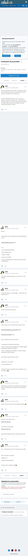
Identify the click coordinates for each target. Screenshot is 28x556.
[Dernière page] (26, 80)
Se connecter (6, 55)
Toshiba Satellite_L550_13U (7, 242)
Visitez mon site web (5, 421)
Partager (7, 501)
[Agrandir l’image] (8, 370)
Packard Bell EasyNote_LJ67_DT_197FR (9, 329)
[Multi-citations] (2, 110)
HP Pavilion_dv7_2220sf (6, 334)
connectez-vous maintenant (7, 484)
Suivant (22, 80)
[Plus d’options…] (25, 87)
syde (4, 68)
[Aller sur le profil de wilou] (2, 227)
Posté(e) (11, 87)
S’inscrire (18, 55)
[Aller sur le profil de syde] (2, 86)
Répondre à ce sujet (14, 75)
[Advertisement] (14, 22)
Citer (6, 109)
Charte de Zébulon (14, 46)
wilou (6, 226)
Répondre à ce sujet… (9, 494)
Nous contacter (14, 553)
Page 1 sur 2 (14, 80)
